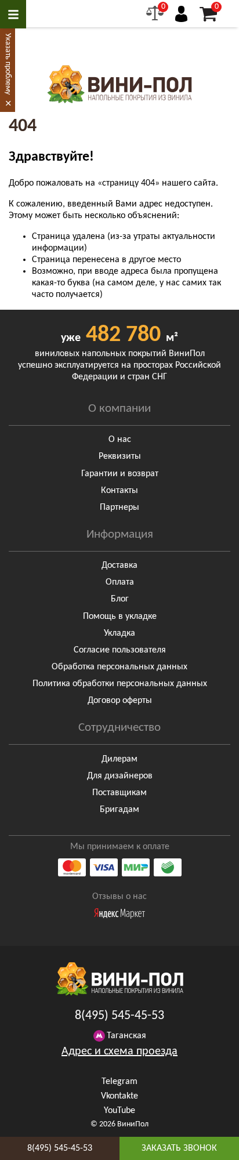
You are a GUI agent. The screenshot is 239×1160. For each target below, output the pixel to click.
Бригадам (119, 809)
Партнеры (119, 507)
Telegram (119, 1081)
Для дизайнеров (120, 776)
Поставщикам (119, 793)
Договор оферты (120, 700)
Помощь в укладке (120, 616)
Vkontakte (119, 1096)
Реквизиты (120, 456)
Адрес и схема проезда (119, 1051)
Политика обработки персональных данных (119, 683)
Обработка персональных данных (119, 667)
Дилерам (119, 759)
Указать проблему (7, 64)
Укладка (119, 633)
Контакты (119, 490)
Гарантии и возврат (119, 473)
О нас (119, 439)
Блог (120, 599)
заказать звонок (179, 1148)
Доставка (119, 565)
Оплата (120, 582)
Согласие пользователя (120, 650)
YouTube (119, 1110)
